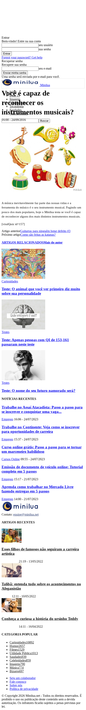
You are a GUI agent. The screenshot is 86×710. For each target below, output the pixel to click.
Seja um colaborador (23, 678)
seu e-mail (45, 68)
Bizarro (6, 596)
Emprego (7, 419)
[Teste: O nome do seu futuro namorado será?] (23, 379)
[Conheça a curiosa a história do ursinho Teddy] (12, 611)
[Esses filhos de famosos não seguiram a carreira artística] (12, 541)
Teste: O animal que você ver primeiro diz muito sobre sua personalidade (41, 291)
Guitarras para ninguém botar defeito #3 (45, 231)
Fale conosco (18, 681)
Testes (5, 332)
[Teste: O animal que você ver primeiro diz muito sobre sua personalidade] (23, 277)
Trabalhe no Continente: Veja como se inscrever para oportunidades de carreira (41, 429)
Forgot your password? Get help (22, 57)
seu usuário (46, 45)
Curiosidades (10, 281)
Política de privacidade (24, 689)
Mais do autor (53, 242)
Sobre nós (16, 685)
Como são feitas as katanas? (38, 234)
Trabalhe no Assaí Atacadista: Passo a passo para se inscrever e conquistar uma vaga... (42, 409)
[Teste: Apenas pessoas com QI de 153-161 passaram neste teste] (23, 328)
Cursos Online (11, 459)
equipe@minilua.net (26, 514)
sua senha (45, 49)
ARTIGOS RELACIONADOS (23, 242)
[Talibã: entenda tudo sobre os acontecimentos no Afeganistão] (12, 576)
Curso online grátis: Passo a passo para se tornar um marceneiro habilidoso (42, 449)
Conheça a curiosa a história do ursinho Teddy (40, 619)
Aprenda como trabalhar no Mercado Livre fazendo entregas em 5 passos (37, 489)
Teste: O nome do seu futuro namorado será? (38, 390)
